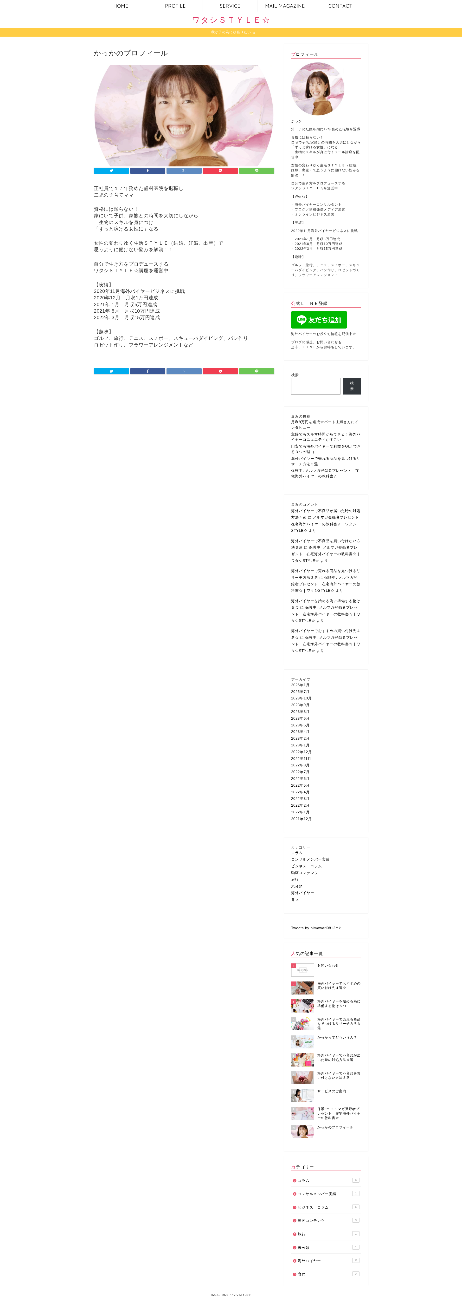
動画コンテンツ (304, 873)
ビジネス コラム (306, 866)
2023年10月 (301, 698)
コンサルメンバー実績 (310, 859)
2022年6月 (300, 779)
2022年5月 (300, 785)
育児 (295, 899)
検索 (295, 375)
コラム (297, 853)
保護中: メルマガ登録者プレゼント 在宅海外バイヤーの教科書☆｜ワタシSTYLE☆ (325, 554)
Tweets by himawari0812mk (316, 928)
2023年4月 (300, 732)
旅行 (295, 879)
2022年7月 (300, 772)
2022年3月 (300, 799)
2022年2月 (300, 805)
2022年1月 (300, 812)
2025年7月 (300, 692)
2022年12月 (301, 752)
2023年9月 (300, 705)
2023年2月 (300, 738)
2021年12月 (301, 819)
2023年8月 (300, 712)
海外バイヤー (302, 893)
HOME (121, 6)
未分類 (297, 886)
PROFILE (175, 6)
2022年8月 (300, 765)
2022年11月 (301, 759)
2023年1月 (300, 745)
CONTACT (340, 6)
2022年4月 (300, 792)
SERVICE (230, 6)
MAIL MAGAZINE (285, 6)
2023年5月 (300, 725)
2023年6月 (300, 718)
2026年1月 (300, 685)
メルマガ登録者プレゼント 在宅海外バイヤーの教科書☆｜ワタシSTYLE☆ (327, 524)
